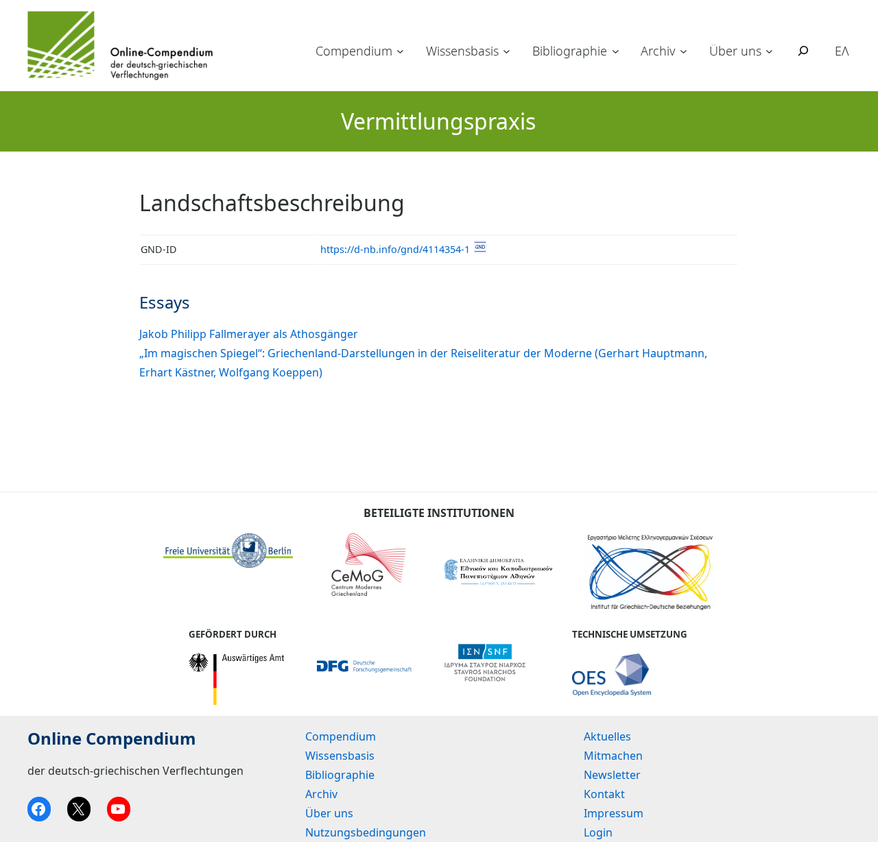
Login (598, 832)
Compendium (354, 51)
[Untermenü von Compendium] (400, 51)
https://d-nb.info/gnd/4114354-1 (395, 249)
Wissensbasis (462, 51)
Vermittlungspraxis (438, 121)
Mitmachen (613, 755)
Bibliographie (569, 51)
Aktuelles (607, 736)
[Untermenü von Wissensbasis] (506, 51)
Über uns (735, 51)
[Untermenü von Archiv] (683, 51)
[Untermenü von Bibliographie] (615, 51)
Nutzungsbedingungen (365, 832)
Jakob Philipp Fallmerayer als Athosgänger (248, 333)
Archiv (658, 51)
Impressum (613, 813)
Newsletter (612, 774)
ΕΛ (842, 51)
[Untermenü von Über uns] (769, 51)
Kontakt (604, 794)
